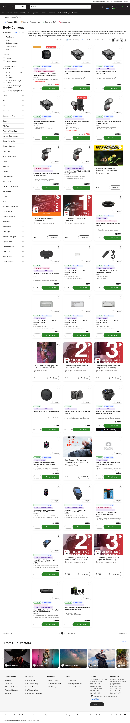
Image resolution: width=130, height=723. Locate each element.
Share (91, 40)
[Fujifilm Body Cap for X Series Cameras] (46, 394)
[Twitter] (112, 715)
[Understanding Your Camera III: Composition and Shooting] (108, 352)
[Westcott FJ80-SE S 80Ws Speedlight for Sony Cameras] (77, 104)
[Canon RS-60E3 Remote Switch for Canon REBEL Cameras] (108, 254)
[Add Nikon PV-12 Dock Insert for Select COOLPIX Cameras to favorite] (58, 296)
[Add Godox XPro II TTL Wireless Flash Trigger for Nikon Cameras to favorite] (58, 536)
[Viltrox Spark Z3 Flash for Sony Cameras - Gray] (108, 54)
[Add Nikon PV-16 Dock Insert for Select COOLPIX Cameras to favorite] (89, 246)
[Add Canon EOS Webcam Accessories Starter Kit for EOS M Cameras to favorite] (58, 486)
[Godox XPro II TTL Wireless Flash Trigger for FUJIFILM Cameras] (77, 493)
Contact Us (97, 704)
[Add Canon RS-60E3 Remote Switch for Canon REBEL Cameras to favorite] (120, 246)
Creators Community (99, 1)
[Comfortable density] (121, 39)
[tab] (11, 22)
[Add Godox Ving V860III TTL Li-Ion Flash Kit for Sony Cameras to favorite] (89, 147)
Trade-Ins (75, 13)
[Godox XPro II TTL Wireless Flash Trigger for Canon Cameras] (108, 493)
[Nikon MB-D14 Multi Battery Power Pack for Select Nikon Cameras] (46, 590)
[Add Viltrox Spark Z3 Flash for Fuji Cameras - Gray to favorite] (89, 47)
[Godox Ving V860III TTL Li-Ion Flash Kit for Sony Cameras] (77, 154)
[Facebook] (120, 715)
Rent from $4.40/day (110, 430)
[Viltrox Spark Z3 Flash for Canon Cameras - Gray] (46, 104)
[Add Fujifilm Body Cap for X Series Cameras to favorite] (58, 387)
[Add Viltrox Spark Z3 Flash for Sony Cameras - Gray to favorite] (120, 47)
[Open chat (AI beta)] (106, 6)
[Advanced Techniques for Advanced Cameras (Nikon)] (108, 155)
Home (7, 17)
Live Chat (81, 40)
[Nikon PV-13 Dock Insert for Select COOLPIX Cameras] (108, 304)
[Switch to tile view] (113, 39)
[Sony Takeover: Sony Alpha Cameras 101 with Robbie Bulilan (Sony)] (77, 446)
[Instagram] (116, 715)
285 (69, 633)
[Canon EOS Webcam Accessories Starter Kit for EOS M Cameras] (46, 493)
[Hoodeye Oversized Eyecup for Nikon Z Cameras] (77, 394)
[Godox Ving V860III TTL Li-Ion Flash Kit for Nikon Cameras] (108, 104)
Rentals (43, 13)
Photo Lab (51, 13)
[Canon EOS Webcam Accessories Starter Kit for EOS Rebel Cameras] (46, 445)
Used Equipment (33, 13)
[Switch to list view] (116, 39)
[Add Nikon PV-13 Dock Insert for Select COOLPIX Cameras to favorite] (120, 296)
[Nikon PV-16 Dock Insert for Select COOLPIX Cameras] (77, 254)
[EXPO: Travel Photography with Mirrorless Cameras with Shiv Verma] (46, 352)
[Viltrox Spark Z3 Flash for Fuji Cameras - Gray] (77, 54)
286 (72, 633)
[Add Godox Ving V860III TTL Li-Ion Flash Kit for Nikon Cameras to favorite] (120, 97)
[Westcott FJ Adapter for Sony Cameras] (46, 254)
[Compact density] (125, 39)
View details (115, 187)
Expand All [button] (17, 32)
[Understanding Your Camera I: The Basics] (77, 205)
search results (16, 17)
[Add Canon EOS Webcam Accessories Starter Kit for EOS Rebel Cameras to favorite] (58, 438)
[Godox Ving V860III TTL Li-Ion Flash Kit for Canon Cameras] (46, 154)
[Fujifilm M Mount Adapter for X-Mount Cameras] (108, 204)
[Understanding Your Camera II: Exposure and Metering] (77, 352)
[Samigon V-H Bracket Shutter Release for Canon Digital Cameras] (108, 445)
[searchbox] (60, 7)
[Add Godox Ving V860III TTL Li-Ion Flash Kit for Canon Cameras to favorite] (58, 147)
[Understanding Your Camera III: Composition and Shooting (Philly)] (108, 544)
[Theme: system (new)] (112, 6)
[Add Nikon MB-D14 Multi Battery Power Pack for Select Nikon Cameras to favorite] (58, 583)
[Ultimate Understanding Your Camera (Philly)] (46, 205)
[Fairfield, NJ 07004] (103, 7)
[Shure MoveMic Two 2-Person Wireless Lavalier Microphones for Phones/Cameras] (77, 590)
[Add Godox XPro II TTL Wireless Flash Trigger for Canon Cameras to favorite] (120, 486)
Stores (126, 1)
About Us (109, 1)
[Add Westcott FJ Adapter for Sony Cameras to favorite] (58, 246)
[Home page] (14, 7)
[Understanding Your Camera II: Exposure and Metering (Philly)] (77, 544)
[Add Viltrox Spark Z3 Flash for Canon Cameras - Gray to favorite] (58, 97)
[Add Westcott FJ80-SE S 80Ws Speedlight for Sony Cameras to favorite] (89, 97)
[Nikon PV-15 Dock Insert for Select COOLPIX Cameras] (77, 304)
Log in (121, 7)
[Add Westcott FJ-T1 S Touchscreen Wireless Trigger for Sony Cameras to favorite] (120, 387)
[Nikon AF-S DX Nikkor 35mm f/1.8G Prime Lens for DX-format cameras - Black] (46, 54)
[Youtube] (125, 715)
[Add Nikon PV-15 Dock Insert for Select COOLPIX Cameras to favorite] (89, 296)
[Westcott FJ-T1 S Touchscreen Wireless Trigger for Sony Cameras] (108, 394)
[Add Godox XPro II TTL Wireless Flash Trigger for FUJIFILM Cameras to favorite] (89, 486)
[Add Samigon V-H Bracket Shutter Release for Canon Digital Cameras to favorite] (120, 438)
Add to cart (52, 88)
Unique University (20, 13)
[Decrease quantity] (35, 88)
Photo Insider (118, 1)
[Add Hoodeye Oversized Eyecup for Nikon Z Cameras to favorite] (89, 387)
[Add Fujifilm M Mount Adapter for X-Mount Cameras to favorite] (120, 197)
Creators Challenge (63, 13)
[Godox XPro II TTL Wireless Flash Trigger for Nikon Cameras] (46, 543)
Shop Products (7, 13)
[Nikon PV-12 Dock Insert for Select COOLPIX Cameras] (46, 304)
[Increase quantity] (40, 88)
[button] (126, 7)
